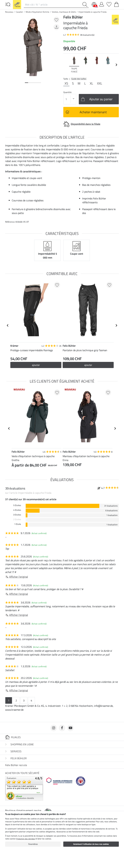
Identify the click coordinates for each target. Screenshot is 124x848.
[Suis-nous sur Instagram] (53, 728)
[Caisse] (116, 4)
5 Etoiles (17, 505)
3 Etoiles (17, 514)
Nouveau (9, 11)
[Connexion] (101, 4)
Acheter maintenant (93, 112)
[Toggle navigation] (7, 4)
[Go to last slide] (7, 325)
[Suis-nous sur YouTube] (70, 728)
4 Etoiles (17, 510)
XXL (99, 83)
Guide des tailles (79, 78)
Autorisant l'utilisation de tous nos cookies (91, 844)
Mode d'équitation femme (37, 11)
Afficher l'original (18, 577)
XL (91, 83)
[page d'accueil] (17, 4)
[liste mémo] (109, 4)
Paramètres (33, 844)
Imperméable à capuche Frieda (92, 11)
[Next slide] (116, 64)
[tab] (26, 82)
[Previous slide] (65, 64)
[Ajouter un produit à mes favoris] (56, 20)
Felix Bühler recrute (16, 765)
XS (66, 83)
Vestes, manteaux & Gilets (64, 11)
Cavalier (19, 11)
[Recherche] (85, 4)
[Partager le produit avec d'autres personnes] (56, 27)
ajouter (36, 365)
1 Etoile (17, 524)
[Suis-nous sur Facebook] (62, 728)
